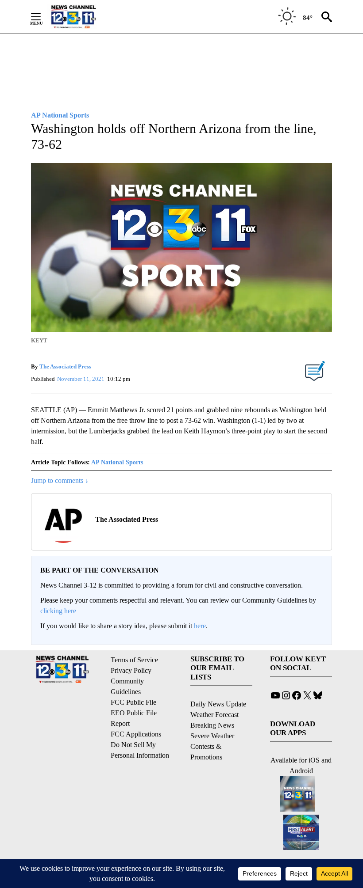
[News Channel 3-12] (84, 16)
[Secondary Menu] (42, 16)
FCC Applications (136, 734)
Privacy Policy (131, 670)
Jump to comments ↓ (60, 480)
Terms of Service (134, 660)
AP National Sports (117, 462)
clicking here (58, 611)
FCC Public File (133, 702)
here (200, 626)
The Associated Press (65, 366)
